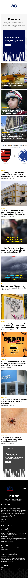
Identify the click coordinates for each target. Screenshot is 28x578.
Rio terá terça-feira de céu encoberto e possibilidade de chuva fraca (13, 288)
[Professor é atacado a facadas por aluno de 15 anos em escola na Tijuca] (14, 382)
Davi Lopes (3, 178)
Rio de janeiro (5, 80)
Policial (3, 208)
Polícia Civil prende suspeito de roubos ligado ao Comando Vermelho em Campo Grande (13, 326)
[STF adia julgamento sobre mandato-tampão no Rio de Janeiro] (14, 76)
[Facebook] (10, 496)
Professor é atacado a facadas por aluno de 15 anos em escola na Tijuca (14, 401)
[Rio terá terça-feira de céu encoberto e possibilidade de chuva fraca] (14, 269)
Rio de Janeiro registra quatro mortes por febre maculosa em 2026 (11, 439)
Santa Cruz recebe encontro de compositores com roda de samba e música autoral (13, 363)
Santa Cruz (4, 359)
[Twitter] (16, 496)
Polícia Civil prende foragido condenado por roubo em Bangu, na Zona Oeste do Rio (13, 212)
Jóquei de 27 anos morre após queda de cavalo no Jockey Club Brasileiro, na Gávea (13, 534)
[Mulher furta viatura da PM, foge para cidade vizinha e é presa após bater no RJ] (14, 231)
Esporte (3, 170)
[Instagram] (13, 496)
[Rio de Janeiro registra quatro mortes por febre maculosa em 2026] (14, 420)
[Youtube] (18, 496)
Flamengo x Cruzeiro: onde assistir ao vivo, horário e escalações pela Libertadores (13, 174)
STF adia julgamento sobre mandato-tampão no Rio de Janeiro (13, 528)
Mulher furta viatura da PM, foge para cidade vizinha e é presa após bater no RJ (13, 250)
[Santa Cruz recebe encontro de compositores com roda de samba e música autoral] (14, 344)
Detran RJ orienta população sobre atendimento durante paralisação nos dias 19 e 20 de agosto (13, 539)
